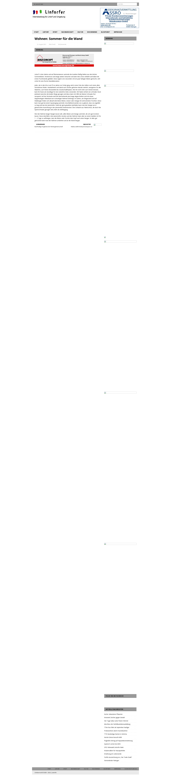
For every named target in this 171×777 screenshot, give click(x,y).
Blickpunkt (105, 32)
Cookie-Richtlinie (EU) (130, 769)
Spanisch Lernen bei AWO (112, 744)
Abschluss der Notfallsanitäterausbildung (117, 724)
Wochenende (92, 32)
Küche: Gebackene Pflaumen (113, 714)
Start (36, 32)
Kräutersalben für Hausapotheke (114, 751)
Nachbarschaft (67, 32)
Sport (55, 32)
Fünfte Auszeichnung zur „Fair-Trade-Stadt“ (118, 757)
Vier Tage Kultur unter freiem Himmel (116, 721)
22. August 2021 (41, 44)
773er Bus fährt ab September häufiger (116, 727)
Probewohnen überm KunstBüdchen (115, 731)
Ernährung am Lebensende (112, 754)
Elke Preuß (52, 44)
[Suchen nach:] (127, 4)
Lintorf (46, 32)
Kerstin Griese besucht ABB (113, 737)
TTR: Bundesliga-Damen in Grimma (115, 734)
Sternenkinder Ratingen (111, 760)
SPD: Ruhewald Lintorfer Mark (114, 747)
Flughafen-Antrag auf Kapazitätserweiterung (118, 741)
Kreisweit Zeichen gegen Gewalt (114, 717)
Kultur (80, 32)
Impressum (118, 32)
